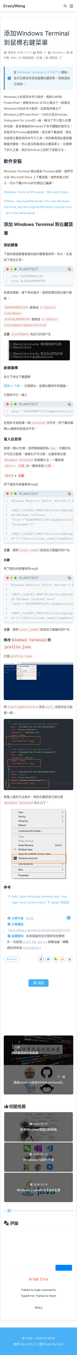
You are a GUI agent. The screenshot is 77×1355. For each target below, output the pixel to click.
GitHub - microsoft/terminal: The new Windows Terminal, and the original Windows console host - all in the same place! (38, 207)
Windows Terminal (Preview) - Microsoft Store (36, 192)
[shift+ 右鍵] (14, 476)
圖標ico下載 (12, 386)
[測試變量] (11, 244)
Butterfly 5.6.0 (54, 1344)
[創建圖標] (11, 367)
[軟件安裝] (13, 161)
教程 (39, 52)
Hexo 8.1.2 (27, 1344)
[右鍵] (7, 560)
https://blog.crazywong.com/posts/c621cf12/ (39, 930)
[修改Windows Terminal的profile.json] (38, 643)
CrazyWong (31, 948)
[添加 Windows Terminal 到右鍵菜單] (38, 229)
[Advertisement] (38, 1012)
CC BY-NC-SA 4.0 (34, 942)
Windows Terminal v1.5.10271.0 (38, 72)
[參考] (7, 887)
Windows (57, 52)
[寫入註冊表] (13, 439)
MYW (29, 918)
